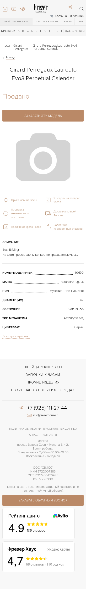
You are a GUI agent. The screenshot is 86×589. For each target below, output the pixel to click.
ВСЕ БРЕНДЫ (75, 31)
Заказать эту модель (43, 116)
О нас (80, 22)
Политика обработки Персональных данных (43, 429)
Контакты (50, 435)
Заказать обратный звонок (43, 500)
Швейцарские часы (16, 22)
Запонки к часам (47, 22)
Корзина (61, 16)
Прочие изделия (43, 382)
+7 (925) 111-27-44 (47, 408)
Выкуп (68, 22)
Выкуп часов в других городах (43, 390)
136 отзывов (36, 530)
